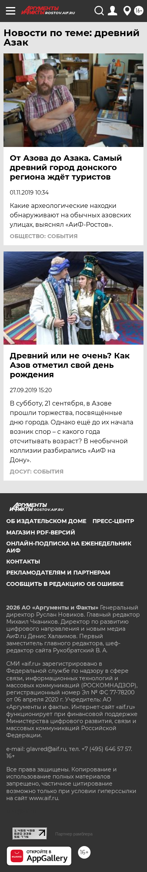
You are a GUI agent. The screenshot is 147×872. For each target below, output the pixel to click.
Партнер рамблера (74, 834)
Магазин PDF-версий (40, 532)
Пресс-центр (113, 521)
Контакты (23, 561)
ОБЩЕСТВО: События (44, 236)
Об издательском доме (46, 521)
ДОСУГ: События (37, 471)
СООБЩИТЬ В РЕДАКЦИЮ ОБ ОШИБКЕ (64, 583)
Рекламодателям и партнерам (58, 572)
